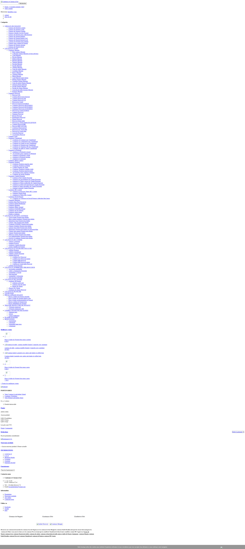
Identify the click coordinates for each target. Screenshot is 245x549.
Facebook (8, 507)
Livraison (7, 459)
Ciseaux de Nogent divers (16, 47)
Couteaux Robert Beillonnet (16, 203)
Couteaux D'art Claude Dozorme (22, 178)
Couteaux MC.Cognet (15, 190)
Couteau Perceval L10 (19, 100)
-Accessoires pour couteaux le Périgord (24, 153)
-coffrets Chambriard (14, 252)
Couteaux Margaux (14, 200)
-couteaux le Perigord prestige (21, 157)
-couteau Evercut (13, 243)
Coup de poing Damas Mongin (21, 83)
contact (7, 15)
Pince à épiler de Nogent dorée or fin (19, 298)
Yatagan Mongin (17, 62)
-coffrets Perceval (13, 255)
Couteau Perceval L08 (19, 98)
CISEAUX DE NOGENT (13, 26)
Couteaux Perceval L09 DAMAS (22, 107)
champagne (75, 534)
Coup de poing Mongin (19, 69)
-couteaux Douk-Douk (19, 193)
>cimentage (11, 326)
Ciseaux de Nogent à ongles (16, 28)
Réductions (4, 432)
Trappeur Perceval (17, 114)
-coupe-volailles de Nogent (16, 247)
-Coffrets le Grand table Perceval (22, 264)
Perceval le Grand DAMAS (20, 110)
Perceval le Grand (17, 102)
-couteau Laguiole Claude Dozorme (23, 188)
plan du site (8, 17)
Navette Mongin (17, 64)
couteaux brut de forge (19, 284)
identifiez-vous (12, 12)
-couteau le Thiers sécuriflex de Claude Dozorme (27, 186)
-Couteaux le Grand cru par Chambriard (24, 143)
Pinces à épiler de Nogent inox (17, 302)
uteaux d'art (9, 534)
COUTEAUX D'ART (11, 48)
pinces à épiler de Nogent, (65, 534)
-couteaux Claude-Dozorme (16, 245)
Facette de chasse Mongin (20, 88)
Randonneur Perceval (18, 117)
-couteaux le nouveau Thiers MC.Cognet (24, 191)
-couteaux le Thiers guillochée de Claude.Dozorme (27, 183)
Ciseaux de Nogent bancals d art (18, 40)
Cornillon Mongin (17, 71)
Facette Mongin (17, 66)
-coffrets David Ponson (15, 265)
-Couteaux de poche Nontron (21, 174)
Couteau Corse (12, 136)
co (5, 534)
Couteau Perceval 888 (19, 124)
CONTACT (8, 454)
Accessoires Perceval (18, 134)
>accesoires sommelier (15, 269)
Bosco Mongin (16, 72)
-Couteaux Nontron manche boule (22, 171)
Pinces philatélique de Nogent (17, 303)
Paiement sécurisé (10, 463)
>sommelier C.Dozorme (15, 276)
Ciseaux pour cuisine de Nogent (18, 43)
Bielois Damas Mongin (19, 79)
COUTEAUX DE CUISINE (13, 240)
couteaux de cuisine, (35, 534)
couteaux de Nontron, (38, 536)
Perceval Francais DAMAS (20, 103)
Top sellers (8, 498)
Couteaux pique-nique (15, 212)
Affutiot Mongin (17, 67)
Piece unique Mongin (18, 52)
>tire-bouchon (12, 274)
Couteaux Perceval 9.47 (19, 128)
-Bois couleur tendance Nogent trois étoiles (21, 219)
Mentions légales (10, 457)
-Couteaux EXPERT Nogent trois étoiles (20, 224)
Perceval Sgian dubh (18, 121)
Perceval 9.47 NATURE (19, 129)
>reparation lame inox (15, 324)
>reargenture (12, 321)
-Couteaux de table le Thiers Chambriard (24, 148)
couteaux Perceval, (14, 536)
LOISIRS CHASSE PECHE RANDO (16, 310)
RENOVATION (10, 319)
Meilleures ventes (6, 330)
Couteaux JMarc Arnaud (15, 207)
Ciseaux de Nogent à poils (16, 29)
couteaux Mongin (84, 534)
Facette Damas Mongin (19, 86)
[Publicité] (4, 387)
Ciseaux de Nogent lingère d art (18, 38)
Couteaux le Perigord (14, 150)
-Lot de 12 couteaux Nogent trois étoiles (20, 238)
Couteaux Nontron (14, 162)
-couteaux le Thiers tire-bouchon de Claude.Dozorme (28, 184)
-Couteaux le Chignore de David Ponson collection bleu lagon (31, 198)
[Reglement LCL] (6, 439)
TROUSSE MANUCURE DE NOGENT (17, 305)
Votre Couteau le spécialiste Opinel (15, 394)
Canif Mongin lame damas (20, 78)
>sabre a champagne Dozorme (17, 271)
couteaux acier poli (18, 283)
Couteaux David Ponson (15, 197)
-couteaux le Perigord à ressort (21, 152)
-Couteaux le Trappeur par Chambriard (24, 145)
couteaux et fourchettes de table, (49, 534)
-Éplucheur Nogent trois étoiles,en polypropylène (23, 229)
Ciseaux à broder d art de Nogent (18, 33)
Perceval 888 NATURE (19, 126)
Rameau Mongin (17, 91)
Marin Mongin (16, 76)
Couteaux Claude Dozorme (16, 176)
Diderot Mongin (17, 59)
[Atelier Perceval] (42, 524)
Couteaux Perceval (14, 93)
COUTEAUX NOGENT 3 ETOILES (16, 215)
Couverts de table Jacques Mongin (22, 90)
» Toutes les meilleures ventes (10, 383)
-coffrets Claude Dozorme (16, 253)
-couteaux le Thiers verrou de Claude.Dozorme (26, 181)
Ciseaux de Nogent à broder (16, 31)
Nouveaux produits (7, 443)
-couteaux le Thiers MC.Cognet (21, 195)
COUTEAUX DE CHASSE (13, 279)
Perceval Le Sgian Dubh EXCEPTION (24, 122)
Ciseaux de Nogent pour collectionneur (20, 35)
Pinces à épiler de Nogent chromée (18, 296)
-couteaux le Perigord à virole (21, 155)
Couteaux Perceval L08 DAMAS (22, 105)
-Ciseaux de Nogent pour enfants (18, 41)
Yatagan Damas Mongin (19, 85)
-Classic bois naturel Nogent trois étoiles (20, 231)
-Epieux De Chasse (14, 288)
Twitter (7, 509)
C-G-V (7, 456)
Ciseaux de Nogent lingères (16, 36)
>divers (10, 314)
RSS (6, 510)
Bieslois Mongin (17, 60)
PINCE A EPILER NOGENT (14, 295)
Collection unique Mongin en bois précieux (25, 53)
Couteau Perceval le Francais (21, 97)
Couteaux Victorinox (11, 396)
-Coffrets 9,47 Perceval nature (21, 259)
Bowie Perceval (17, 116)
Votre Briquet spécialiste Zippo (14, 398)
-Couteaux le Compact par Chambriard (24, 140)
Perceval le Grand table (19, 131)
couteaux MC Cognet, (50, 536)
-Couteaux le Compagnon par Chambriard (25, 141)
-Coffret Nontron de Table (20, 167)
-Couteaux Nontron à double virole (22, 169)
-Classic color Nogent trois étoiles (18, 222)
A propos (7, 461)
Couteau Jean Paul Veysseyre (17, 202)
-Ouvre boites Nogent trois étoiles (18, 217)
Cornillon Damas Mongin (20, 81)
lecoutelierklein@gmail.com (17, 487)
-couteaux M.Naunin (14, 281)
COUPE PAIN (9, 293)
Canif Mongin (16, 55)
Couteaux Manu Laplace (15, 160)
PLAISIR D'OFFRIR (11, 317)
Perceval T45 (16, 95)
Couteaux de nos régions (15, 210)
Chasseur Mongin (17, 74)
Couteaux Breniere (14, 205)
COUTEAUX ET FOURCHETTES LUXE (18, 248)
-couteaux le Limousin (19, 159)
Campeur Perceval (17, 112)
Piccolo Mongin (17, 57)
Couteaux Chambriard (15, 138)
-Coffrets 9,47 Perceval (19, 257)
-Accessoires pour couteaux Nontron (23, 172)
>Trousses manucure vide (16, 309)
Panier (3, 408)
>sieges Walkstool (13, 315)
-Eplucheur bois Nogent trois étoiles (19, 221)
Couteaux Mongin (13, 50)
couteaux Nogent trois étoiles (21, 534)
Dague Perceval (17, 119)
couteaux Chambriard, (26, 536)
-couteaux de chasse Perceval (17, 290)
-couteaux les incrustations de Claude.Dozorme (26, 179)
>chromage (11, 322)
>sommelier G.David (14, 272)
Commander (8, 428)
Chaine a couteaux (14, 214)
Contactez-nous (9, 499)
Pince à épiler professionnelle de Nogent (20, 300)
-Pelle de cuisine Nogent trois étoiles (19, 234)
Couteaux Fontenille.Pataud (16, 209)
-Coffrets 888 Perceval (19, 260)
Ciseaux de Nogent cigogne (16, 45)
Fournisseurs (5, 466)
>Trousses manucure (14, 307)
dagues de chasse (17, 286)
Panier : (14, 7)
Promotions (8, 494)
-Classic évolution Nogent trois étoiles (19, 226)
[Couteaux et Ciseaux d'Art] (9, 1)
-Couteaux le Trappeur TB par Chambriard (25, 147)
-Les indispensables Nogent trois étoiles (20, 236)
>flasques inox (12, 312)
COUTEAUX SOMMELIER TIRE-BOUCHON (20, 267)
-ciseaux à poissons (14, 241)
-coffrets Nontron (13, 250)
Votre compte (9, 8)
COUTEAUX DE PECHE (13, 291)
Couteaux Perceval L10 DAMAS (22, 109)
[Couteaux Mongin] (56, 524)
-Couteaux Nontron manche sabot (22, 164)
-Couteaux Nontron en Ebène (21, 165)
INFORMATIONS (7, 450)
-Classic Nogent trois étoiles (16, 233)
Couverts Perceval (17, 133)
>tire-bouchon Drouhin (15, 278)
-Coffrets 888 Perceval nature (21, 262)
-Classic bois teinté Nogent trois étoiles (20, 228)
